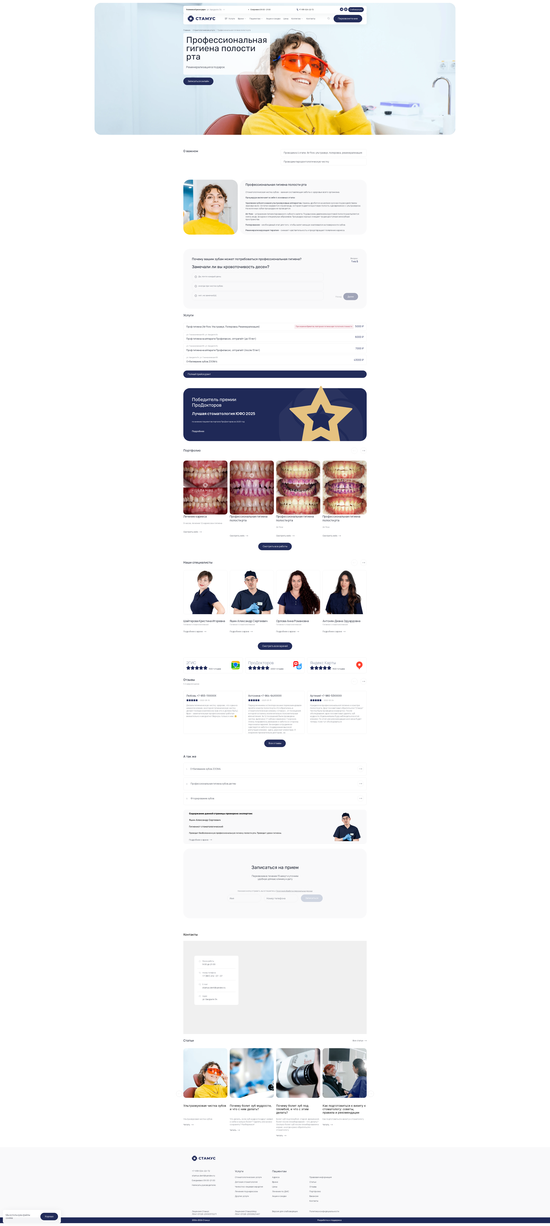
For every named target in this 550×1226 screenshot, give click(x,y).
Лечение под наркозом (246, 1191)
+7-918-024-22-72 (306, 9)
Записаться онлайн (198, 81)
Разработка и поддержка (329, 1220)
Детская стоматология (246, 1182)
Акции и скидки (279, 1196)
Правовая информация (320, 1177)
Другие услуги (242, 1196)
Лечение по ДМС (280, 1191)
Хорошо (49, 1216)
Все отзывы (275, 743)
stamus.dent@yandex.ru (213, 987)
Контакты (313, 1200)
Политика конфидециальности (324, 1211)
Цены (274, 1186)
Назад (338, 296)
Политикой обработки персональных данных (294, 891)
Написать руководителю (204, 1185)
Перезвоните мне (348, 18)
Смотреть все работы (275, 546)
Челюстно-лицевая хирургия (249, 1186)
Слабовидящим (356, 9)
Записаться (311, 898)
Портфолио (315, 1191)
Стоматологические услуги (204, 30)
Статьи (312, 1182)
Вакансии (313, 1196)
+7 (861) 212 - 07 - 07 (212, 975)
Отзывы (313, 1186)
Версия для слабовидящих (285, 1211)
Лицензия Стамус (204, 1212)
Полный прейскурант (199, 374)
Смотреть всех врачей (275, 646)
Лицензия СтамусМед (247, 1212)
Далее (351, 296)
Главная (186, 30)
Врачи (275, 1182)
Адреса (275, 1177)
